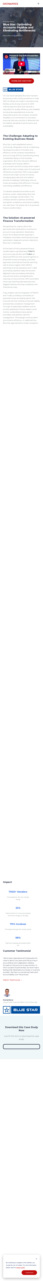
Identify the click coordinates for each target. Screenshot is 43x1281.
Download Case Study (22, 81)
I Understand (29, 1272)
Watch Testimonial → (12, 980)
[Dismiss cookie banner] (36, 1259)
